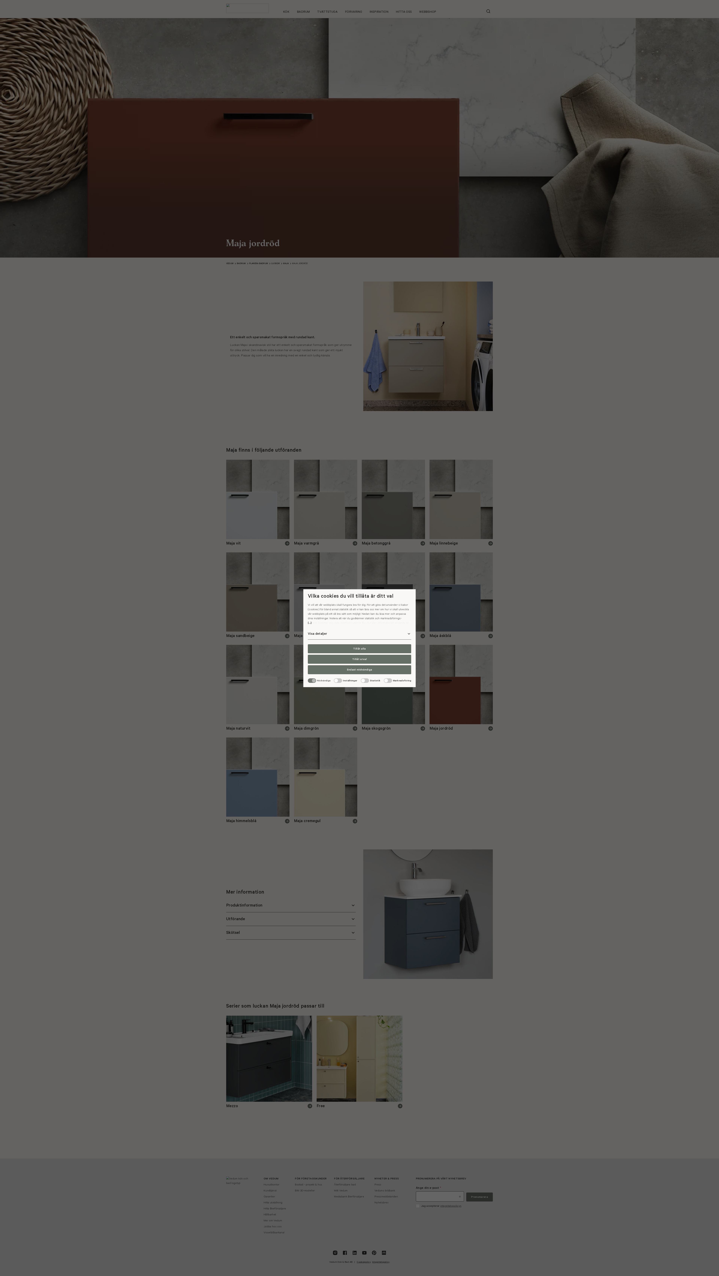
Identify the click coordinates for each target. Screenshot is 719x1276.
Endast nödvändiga (359, 669)
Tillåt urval (359, 659)
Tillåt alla (359, 648)
